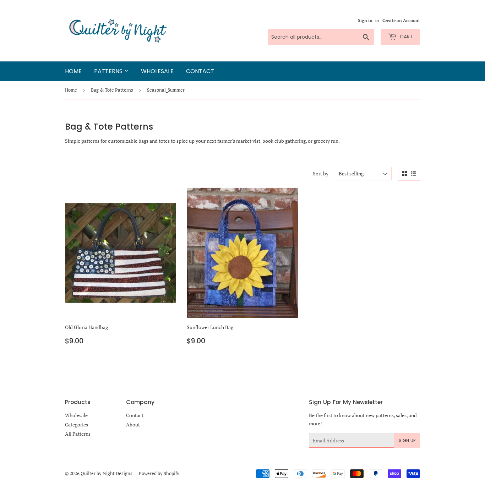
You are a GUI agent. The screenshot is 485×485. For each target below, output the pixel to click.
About (133, 424)
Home (73, 71)
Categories (76, 424)
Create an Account (401, 20)
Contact (200, 71)
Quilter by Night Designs (106, 473)
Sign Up (407, 440)
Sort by (320, 173)
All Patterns (78, 433)
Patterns (109, 71)
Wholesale (157, 71)
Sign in (365, 20)
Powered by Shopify (159, 473)
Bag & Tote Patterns (112, 90)
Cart (405, 36)
